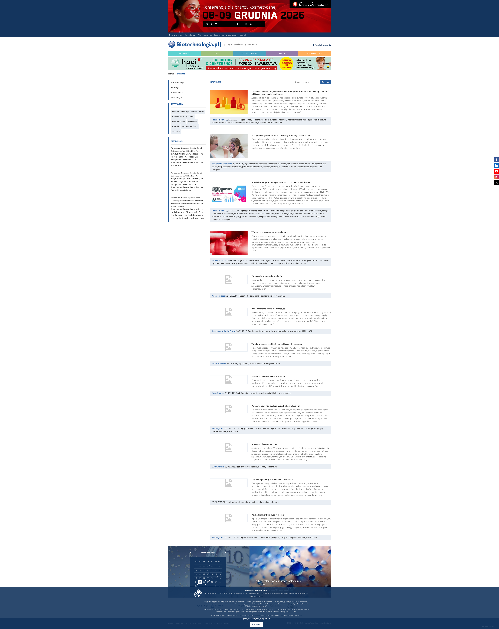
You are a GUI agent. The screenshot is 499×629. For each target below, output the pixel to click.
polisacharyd (234, 502)
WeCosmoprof (291, 217)
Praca (282, 53)
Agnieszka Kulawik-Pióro (223, 331)
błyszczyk (245, 467)
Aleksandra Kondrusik (222, 164)
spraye (303, 263)
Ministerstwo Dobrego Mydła (313, 217)
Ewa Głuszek (218, 393)
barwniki (282, 331)
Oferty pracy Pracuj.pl (236, 35)
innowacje (185, 111)
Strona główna (175, 35)
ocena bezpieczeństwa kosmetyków (241, 123)
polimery (255, 502)
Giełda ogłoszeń (314, 53)
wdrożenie (265, 537)
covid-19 (175, 126)
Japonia (244, 393)
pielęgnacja (276, 537)
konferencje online (275, 217)
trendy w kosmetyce (221, 219)
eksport (262, 217)
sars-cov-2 (176, 131)
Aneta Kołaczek (219, 296)
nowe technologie (178, 121)
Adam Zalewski (219, 364)
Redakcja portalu (219, 120)
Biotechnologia (177, 83)
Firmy (217, 53)
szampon (279, 263)
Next (224, 552)
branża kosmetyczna (260, 211)
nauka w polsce (178, 116)
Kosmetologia (177, 92)
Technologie (176, 98)
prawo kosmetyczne (300, 167)
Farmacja (175, 88)
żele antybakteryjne (230, 217)
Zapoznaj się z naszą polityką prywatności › (256, 619)
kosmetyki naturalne (310, 261)
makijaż (266, 167)
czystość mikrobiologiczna (265, 428)
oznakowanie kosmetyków (270, 123)
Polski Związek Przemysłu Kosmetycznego (283, 120)
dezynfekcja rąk (223, 263)
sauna (282, 296)
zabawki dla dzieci (295, 164)
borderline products (258, 164)
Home (171, 74)
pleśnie (215, 431)
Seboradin (298, 214)
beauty (234, 263)
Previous (192, 552)
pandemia (189, 116)
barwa (255, 331)
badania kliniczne (197, 111)
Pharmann (253, 217)
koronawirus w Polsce (190, 126)
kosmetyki (259, 261)
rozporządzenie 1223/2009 (299, 331)
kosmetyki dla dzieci (277, 164)
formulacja (245, 502)
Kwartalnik (219, 35)
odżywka (288, 263)
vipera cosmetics (252, 537)
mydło (295, 263)
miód (245, 296)
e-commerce (309, 214)
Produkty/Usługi (249, 53)
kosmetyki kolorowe (253, 120)
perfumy (244, 217)
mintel (271, 263)
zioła (257, 296)
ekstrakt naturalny (286, 428)
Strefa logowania (323, 45)
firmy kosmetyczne (283, 214)
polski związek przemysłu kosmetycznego (310, 211)
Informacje (184, 53)
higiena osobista (272, 261)
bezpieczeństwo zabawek (229, 167)
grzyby (320, 428)
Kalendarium (190, 35)
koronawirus (192, 121)
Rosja (251, 296)
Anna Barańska (219, 261)
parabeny (248, 428)
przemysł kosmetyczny (306, 428)
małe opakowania (311, 120)
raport (247, 211)
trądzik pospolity (289, 537)
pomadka (287, 393)
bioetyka (175, 111)
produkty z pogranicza (252, 167)
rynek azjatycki (255, 393)
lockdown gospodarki (280, 211)
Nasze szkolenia (205, 35)
